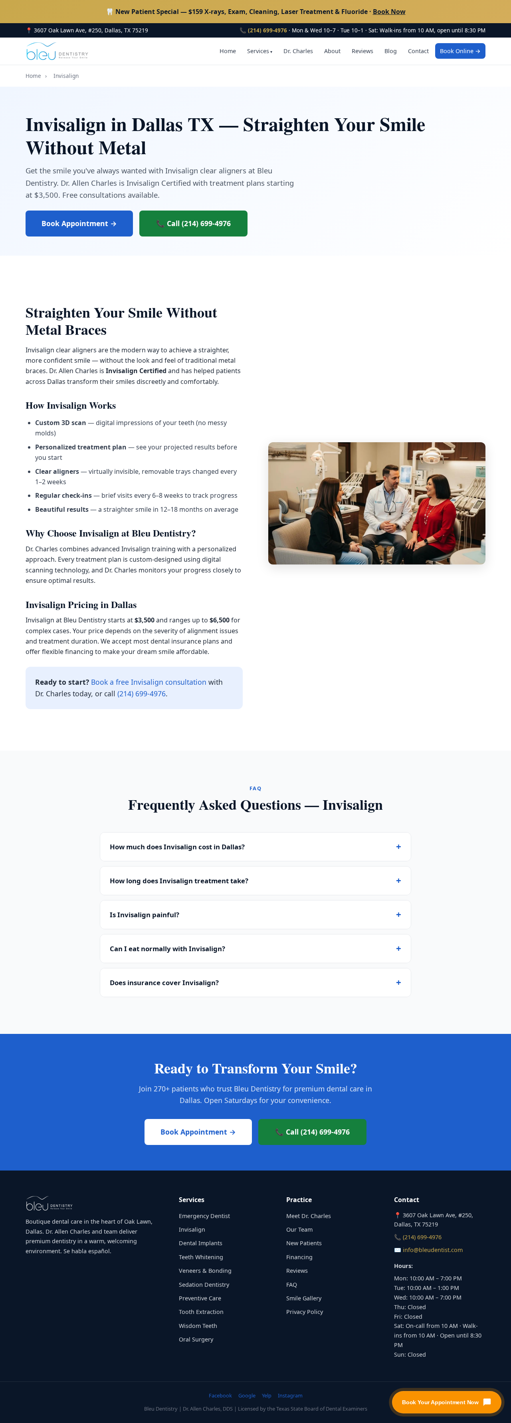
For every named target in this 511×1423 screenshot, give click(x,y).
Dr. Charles (298, 51)
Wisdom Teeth (198, 1326)
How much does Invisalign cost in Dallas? (177, 846)
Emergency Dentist (204, 1216)
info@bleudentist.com (433, 1250)
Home (228, 51)
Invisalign (192, 1229)
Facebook (220, 1395)
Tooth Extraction (201, 1312)
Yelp (266, 1395)
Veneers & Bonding (205, 1270)
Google (247, 1395)
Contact (418, 51)
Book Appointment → (79, 223)
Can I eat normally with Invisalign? (167, 948)
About (332, 51)
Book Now (389, 11)
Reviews (362, 51)
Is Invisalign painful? (144, 914)
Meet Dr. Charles (308, 1216)
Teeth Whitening (201, 1257)
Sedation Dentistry (204, 1284)
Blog (390, 51)
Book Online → (460, 51)
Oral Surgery (196, 1339)
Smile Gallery (303, 1298)
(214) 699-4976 (267, 30)
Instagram (290, 1395)
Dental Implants (200, 1243)
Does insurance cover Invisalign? (164, 982)
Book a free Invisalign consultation (148, 682)
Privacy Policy (304, 1312)
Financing (299, 1257)
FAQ (291, 1284)
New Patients (304, 1243)
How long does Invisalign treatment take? (179, 880)
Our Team (299, 1229)
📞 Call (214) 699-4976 (193, 223)
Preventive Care (200, 1298)
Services (258, 51)
